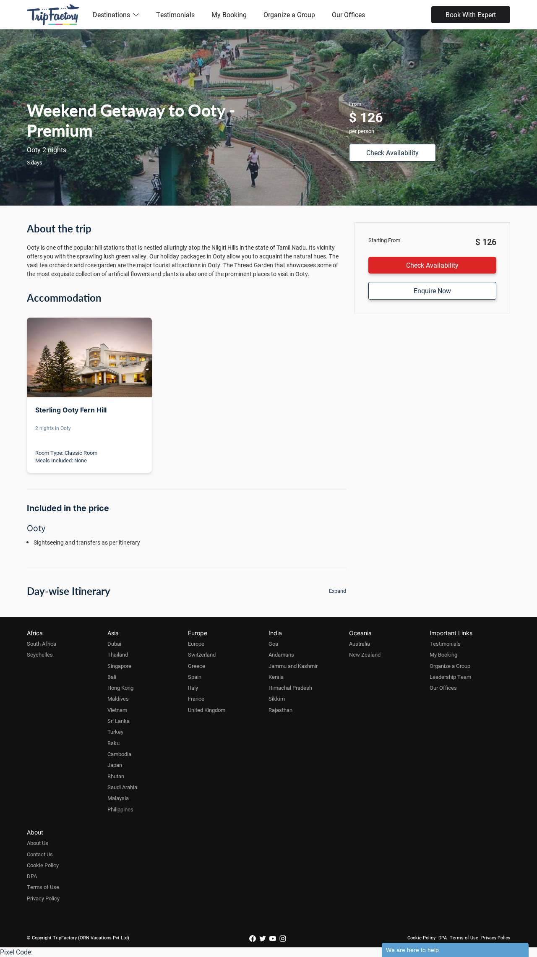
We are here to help (412, 950)
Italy (193, 687)
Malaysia (118, 798)
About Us (37, 843)
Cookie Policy (43, 865)
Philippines (120, 809)
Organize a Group (289, 14)
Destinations (111, 14)
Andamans (281, 654)
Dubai (114, 643)
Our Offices (348, 14)
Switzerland (202, 654)
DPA (32, 876)
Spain (194, 677)
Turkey (115, 731)
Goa (273, 643)
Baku (113, 743)
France (196, 698)
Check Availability (392, 152)
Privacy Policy (43, 898)
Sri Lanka (118, 721)
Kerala (276, 677)
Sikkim (276, 698)
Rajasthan (280, 710)
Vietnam (117, 710)
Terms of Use (43, 887)
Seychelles (40, 654)
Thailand (117, 654)
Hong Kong (120, 687)
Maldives (118, 698)
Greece (196, 666)
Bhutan (115, 776)
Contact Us (40, 854)
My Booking (229, 14)
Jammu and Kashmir (293, 666)
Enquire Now (432, 290)
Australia (359, 643)
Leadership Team (450, 677)
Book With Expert (471, 14)
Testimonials (175, 14)
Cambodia (119, 754)
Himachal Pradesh (290, 687)
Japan (114, 765)
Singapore (119, 666)
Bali (111, 677)
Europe (196, 643)
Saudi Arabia (122, 787)
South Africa (41, 643)
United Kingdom (206, 710)
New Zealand (365, 654)
